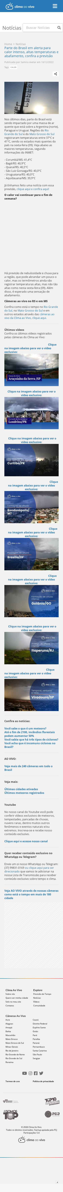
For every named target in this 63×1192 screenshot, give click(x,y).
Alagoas (9, 1023)
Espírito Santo (39, 1027)
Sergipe (36, 1058)
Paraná (36, 1043)
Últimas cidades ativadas (21, 789)
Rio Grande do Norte (15, 1054)
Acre (8, 1019)
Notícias (37, 997)
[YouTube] (24, 1074)
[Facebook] (36, 1074)
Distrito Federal (40, 1023)
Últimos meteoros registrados (24, 793)
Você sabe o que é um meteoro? (25, 728)
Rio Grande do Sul (14, 1058)
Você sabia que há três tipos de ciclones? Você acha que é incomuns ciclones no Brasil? (31, 743)
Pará (35, 1035)
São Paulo (37, 1054)
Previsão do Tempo (42, 994)
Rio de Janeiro (12, 1050)
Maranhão (10, 1035)
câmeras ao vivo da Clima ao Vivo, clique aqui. (29, 316)
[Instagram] (30, 1074)
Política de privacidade (43, 1081)
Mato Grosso (12, 1039)
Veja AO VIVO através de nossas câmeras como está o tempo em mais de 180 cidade (31, 894)
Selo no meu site (13, 1001)
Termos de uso (13, 1081)
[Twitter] (41, 1074)
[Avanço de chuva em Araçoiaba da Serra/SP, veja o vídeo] (31, 370)
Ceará (35, 1019)
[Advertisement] (31, 235)
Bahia (8, 1031)
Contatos (10, 1005)
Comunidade (39, 1005)
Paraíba (36, 1039)
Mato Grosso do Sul (41, 134)
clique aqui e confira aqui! (33, 189)
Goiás (35, 1031)
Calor (13, 67)
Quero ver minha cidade (17, 997)
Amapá (9, 1027)
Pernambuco (39, 1046)
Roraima (9, 1062)
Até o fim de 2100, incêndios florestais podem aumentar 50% (29, 734)
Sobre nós (10, 994)
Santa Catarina (40, 1050)
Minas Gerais (12, 1046)
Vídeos (36, 1001)
